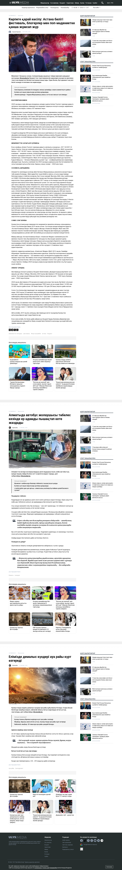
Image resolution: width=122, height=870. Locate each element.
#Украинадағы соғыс (42, 7)
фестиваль (26, 333)
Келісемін (109, 867)
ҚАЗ (108, 3)
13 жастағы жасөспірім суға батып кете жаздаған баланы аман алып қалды (102, 42)
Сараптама (70, 3)
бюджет (49, 333)
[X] (15, 330)
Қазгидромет (19, 768)
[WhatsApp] (17, 330)
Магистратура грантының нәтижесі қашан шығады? (102, 52)
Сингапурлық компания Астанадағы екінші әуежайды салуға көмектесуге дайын (42, 90)
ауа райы (11, 768)
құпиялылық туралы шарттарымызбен (45, 867)
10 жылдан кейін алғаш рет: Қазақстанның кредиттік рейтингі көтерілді (102, 449)
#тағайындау (65, 7)
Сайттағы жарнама (67, 844)
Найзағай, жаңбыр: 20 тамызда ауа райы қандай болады (34, 724)
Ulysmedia (15, 427)
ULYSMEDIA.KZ (12, 15)
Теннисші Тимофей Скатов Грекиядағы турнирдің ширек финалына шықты (100, 99)
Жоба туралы (66, 840)
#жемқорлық (54, 7)
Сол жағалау (54, 3)
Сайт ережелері (66, 842)
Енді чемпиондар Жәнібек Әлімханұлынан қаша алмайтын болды (101, 77)
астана (44, 333)
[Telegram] (12, 330)
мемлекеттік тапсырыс (15, 333)
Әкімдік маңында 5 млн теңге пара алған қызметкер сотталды (102, 20)
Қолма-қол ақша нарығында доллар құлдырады (31, 92)
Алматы (11, 575)
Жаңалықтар (45, 3)
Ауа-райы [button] (96, 7)
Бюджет (62, 3)
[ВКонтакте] (10, 330)
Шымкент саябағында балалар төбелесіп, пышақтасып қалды (36, 483)
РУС (112, 3)
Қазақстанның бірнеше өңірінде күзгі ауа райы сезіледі (33, 719)
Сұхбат (95, 3)
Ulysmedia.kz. (26, 476)
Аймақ (77, 3)
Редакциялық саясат (68, 849)
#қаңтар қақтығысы (28, 7)
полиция (17, 575)
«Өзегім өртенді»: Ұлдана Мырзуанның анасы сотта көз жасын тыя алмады (40, 94)
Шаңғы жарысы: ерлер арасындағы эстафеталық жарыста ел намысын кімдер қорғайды (102, 88)
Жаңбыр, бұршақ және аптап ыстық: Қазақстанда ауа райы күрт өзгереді (40, 722)
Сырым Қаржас (16, 31)
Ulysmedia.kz (24, 78)
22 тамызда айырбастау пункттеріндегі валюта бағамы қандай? (101, 31)
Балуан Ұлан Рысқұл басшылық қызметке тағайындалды (101, 66)
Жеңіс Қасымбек (36, 333)
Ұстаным (88, 3)
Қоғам (82, 3)
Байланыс (65, 847)
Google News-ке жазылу (90, 844)
